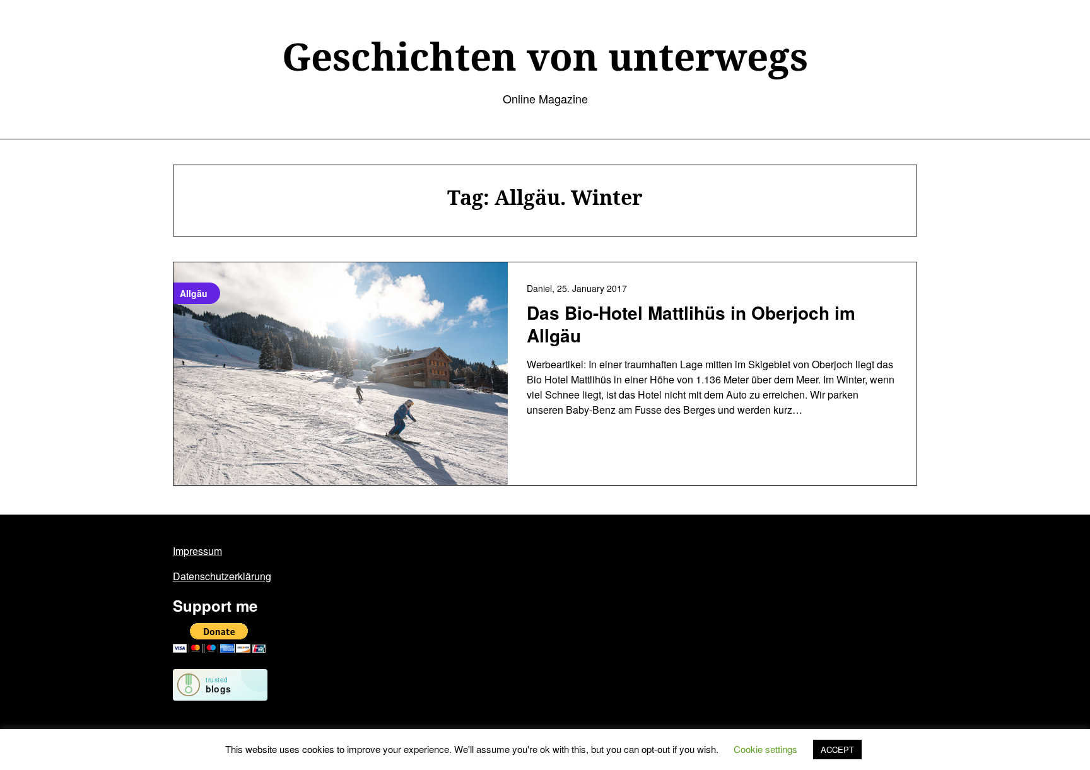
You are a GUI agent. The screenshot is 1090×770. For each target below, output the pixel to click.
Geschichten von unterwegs (545, 56)
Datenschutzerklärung (222, 576)
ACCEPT (837, 749)
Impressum (197, 551)
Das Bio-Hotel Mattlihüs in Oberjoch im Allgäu (691, 324)
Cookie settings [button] (765, 748)
